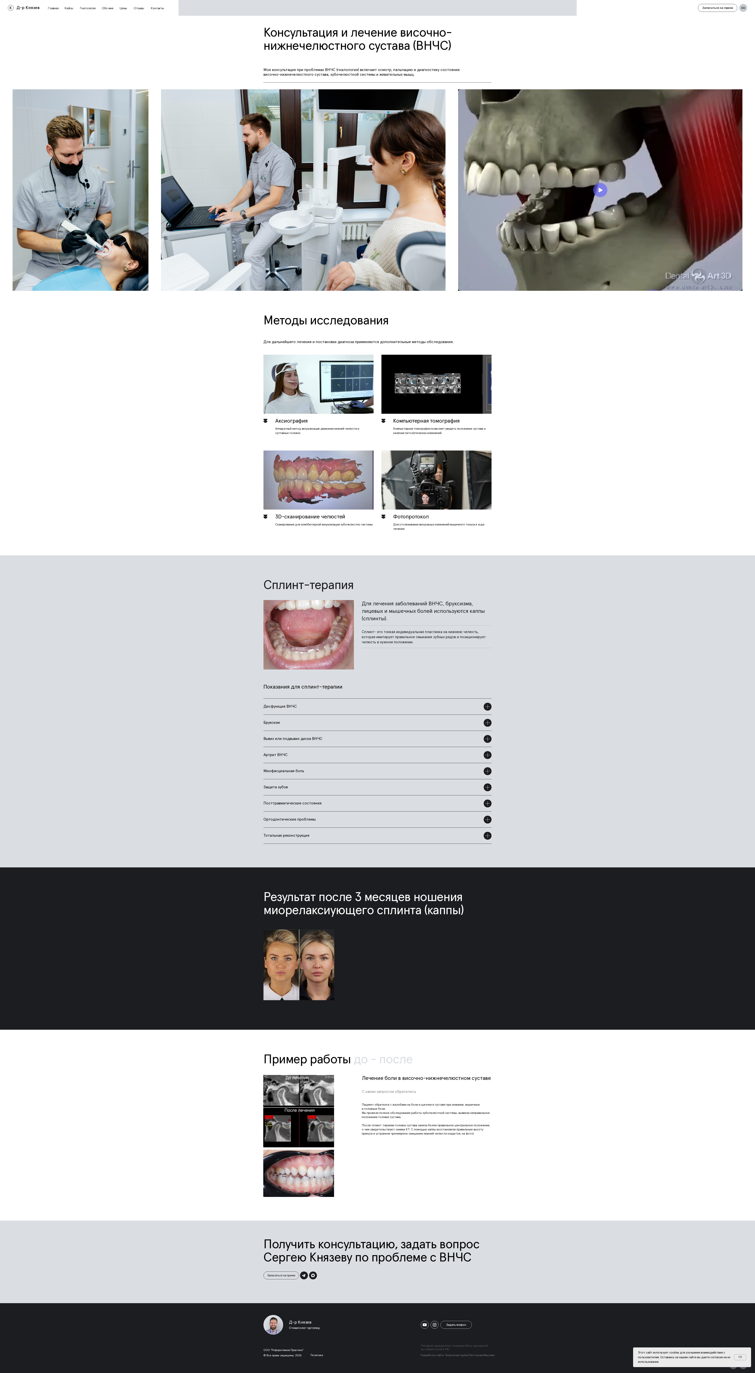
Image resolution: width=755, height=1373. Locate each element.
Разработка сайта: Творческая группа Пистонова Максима (457, 1355)
